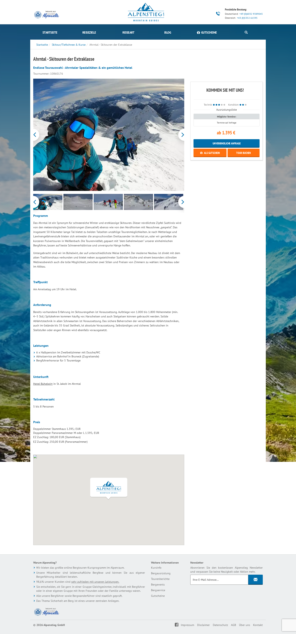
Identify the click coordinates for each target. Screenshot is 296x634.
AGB (233, 625)
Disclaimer (203, 625)
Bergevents (158, 584)
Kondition (233, 104)
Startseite (49, 32)
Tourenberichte (160, 579)
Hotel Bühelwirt (43, 384)
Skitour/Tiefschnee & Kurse (69, 44)
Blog (167, 32)
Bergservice (158, 590)
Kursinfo (156, 567)
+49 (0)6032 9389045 (251, 13)
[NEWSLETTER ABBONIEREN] (255, 580)
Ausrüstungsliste (226, 109)
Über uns (244, 625)
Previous (33, 135)
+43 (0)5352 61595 (247, 17)
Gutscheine (158, 596)
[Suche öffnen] (246, 32)
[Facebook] (179, 625)
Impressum (187, 625)
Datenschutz (220, 625)
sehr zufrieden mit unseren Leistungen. (95, 582)
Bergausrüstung (161, 573)
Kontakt (258, 625)
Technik (208, 104)
